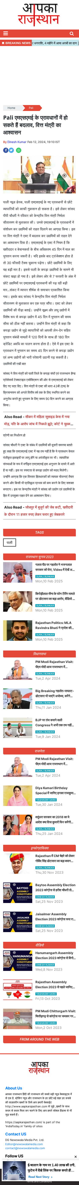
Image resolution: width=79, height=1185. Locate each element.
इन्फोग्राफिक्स (39, 848)
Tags (39, 532)
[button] (5, 34)
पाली (9, 542)
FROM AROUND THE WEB (39, 1039)
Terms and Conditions (39, 1181)
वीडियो (39, 945)
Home (11, 107)
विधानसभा (39, 654)
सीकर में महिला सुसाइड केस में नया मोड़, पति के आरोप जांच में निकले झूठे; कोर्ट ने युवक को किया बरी (37, 424)
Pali (31, 107)
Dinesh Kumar (16, 142)
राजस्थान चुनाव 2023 (39, 557)
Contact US (15, 1134)
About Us (13, 1088)
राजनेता (39, 751)
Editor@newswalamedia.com (24, 1144)
